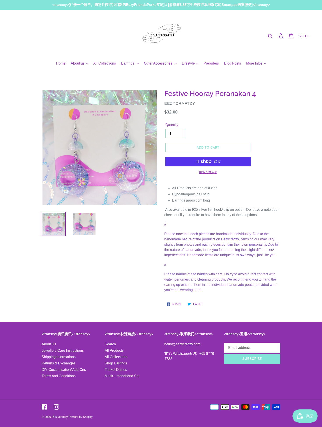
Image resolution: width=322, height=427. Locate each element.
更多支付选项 (208, 172)
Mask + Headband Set (122, 376)
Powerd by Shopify (81, 416)
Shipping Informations (59, 357)
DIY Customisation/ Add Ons (64, 369)
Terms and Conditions (59, 376)
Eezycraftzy (60, 416)
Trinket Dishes (116, 369)
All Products (114, 350)
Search (110, 344)
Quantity (171, 125)
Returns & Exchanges (59, 363)
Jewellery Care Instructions (63, 350)
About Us (49, 344)
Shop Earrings (116, 363)
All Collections (116, 357)
